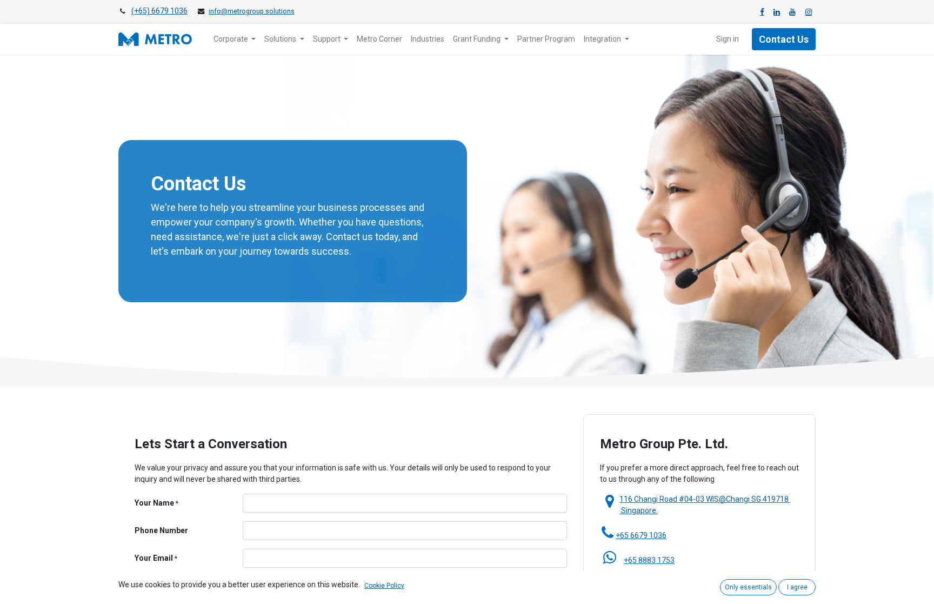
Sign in (727, 39)
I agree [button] (797, 587)
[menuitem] (379, 39)
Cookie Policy (384, 585)
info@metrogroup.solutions (252, 11)
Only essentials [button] (748, 587)
